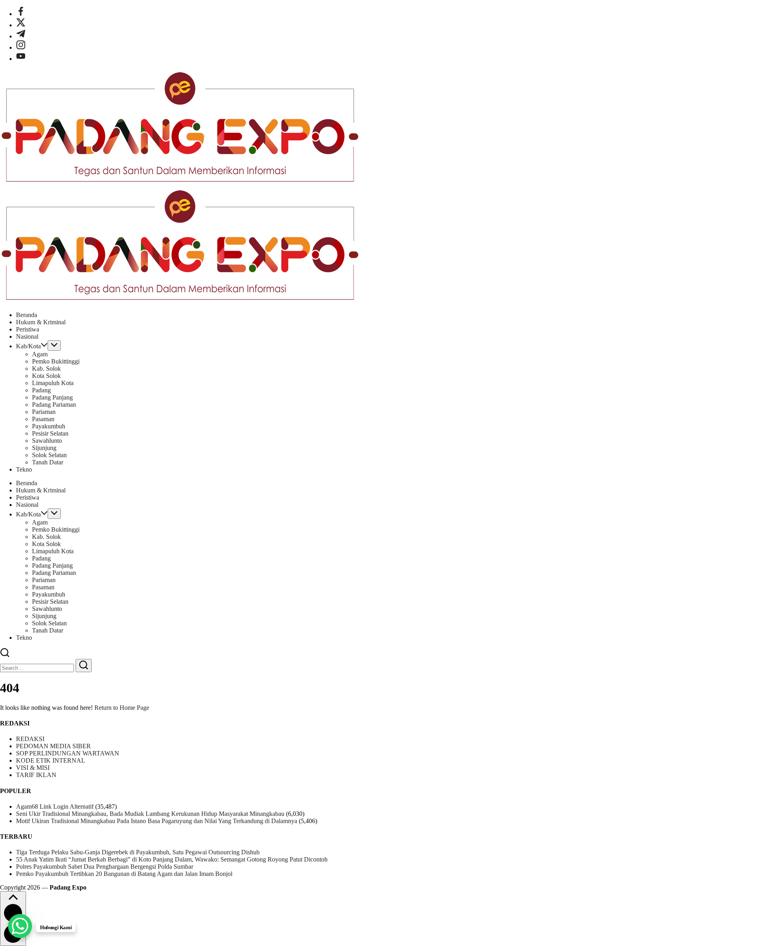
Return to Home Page (121, 707)
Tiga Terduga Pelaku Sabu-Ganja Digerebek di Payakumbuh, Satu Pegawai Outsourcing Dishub (138, 852)
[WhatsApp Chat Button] (20, 926)
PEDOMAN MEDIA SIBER (53, 746)
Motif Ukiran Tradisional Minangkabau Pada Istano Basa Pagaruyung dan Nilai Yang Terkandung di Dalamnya (156, 820)
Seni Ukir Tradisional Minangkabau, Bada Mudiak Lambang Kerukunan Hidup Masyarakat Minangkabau (150, 813)
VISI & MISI (33, 767)
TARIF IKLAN (36, 774)
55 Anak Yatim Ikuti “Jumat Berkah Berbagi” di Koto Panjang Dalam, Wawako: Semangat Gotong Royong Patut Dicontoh (172, 859)
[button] (5, 655)
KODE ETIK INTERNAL (50, 760)
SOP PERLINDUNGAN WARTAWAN (67, 753)
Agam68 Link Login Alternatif (55, 806)
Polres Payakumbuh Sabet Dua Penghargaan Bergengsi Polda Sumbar (104, 866)
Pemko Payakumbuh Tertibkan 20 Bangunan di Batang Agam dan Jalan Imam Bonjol (124, 873)
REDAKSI (30, 738)
